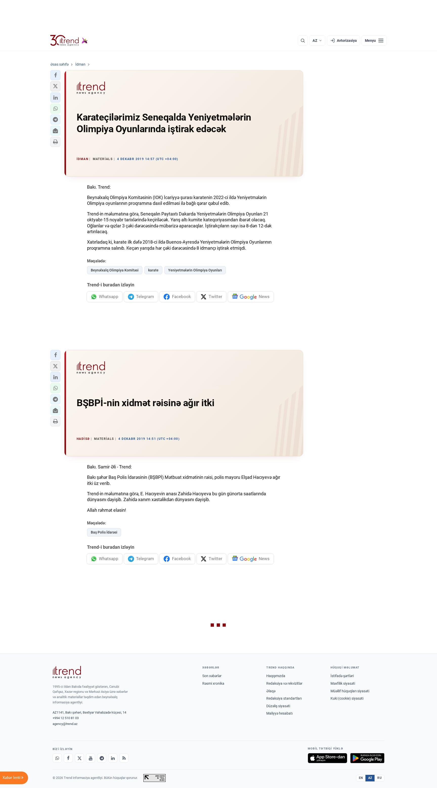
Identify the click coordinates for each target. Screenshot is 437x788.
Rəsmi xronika (213, 683)
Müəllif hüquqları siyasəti (350, 691)
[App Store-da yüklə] (327, 758)
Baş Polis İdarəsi (104, 532)
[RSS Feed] (123, 758)
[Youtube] (90, 758)
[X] (79, 758)
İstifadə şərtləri (342, 676)
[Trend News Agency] (67, 672)
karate (153, 270)
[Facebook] (68, 758)
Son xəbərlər (212, 676)
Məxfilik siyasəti (343, 683)
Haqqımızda (275, 676)
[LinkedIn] (112, 758)
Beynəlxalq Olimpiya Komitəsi (115, 270)
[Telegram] (101, 758)
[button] (55, 75)
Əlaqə (270, 691)
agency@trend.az (65, 724)
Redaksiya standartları (284, 698)
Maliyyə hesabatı (279, 713)
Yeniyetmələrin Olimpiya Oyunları (195, 270)
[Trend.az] (69, 40)
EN (361, 778)
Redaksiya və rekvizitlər (284, 683)
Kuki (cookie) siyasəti (347, 698)
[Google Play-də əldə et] (367, 758)
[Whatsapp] (57, 758)
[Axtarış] (303, 40)
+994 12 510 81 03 (66, 718)
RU (379, 778)
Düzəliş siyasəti (278, 706)
